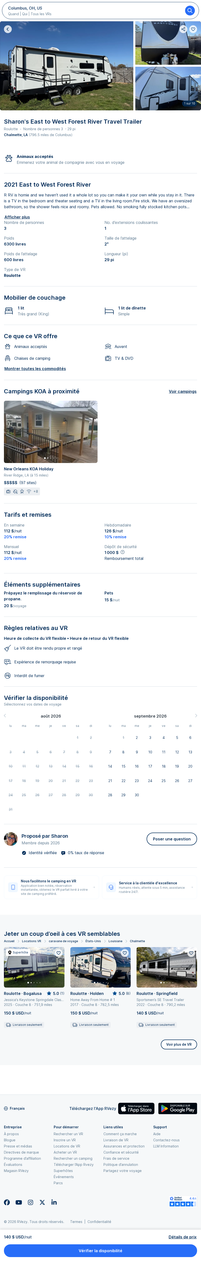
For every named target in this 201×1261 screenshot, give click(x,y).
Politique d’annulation (120, 1164)
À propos (11, 1134)
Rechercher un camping (73, 1158)
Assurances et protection (124, 1146)
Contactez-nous (166, 1140)
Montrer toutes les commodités (35, 368)
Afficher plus (17, 217)
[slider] (55, 993)
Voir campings (183, 391)
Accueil (9, 941)
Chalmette (137, 941)
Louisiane (115, 941)
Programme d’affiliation (22, 1158)
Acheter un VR (65, 1152)
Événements (64, 1177)
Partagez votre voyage (122, 1171)
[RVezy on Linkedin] (54, 1202)
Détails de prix (183, 1237)
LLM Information (166, 1146)
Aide (157, 1134)
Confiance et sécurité (121, 1152)
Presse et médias (18, 1146)
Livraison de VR (115, 1140)
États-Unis (93, 941)
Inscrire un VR (65, 1140)
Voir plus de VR (179, 1044)
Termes (76, 1222)
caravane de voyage (63, 941)
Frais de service (116, 1158)
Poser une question (172, 838)
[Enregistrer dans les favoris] (59, 953)
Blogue (9, 1140)
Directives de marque (21, 1152)
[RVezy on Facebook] (7, 1202)
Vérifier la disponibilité (100, 1250)
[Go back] (8, 29)
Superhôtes (63, 1171)
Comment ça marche (120, 1134)
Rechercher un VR (68, 1134)
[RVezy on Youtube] (19, 1202)
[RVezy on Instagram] (30, 1202)
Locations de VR (67, 1146)
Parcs (58, 1183)
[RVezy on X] (42, 1202)
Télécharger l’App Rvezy (74, 1164)
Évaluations (13, 1164)
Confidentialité (99, 1222)
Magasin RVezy (16, 1171)
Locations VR (31, 941)
